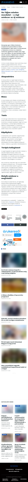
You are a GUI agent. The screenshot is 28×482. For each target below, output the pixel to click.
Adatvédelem (23, 479)
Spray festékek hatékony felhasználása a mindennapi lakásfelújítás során (20, 448)
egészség (4, 208)
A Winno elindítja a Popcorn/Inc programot (12, 295)
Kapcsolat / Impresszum (5, 480)
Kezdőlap (3, 7)
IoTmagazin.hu (18, 469)
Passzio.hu (12, 202)
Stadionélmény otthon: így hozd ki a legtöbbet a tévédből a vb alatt (7, 448)
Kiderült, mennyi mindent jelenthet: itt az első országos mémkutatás (13, 319)
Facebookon (17, 205)
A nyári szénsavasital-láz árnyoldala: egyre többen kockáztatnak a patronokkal (20, 420)
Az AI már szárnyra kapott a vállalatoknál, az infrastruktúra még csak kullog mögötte (14, 271)
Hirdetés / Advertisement (14, 480)
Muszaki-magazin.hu (14, 471)
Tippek (8, 7)
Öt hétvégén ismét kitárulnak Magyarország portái (11, 342)
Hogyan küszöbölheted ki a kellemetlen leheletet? (7, 418)
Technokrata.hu (10, 469)
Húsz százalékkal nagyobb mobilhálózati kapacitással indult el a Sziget (13, 367)
